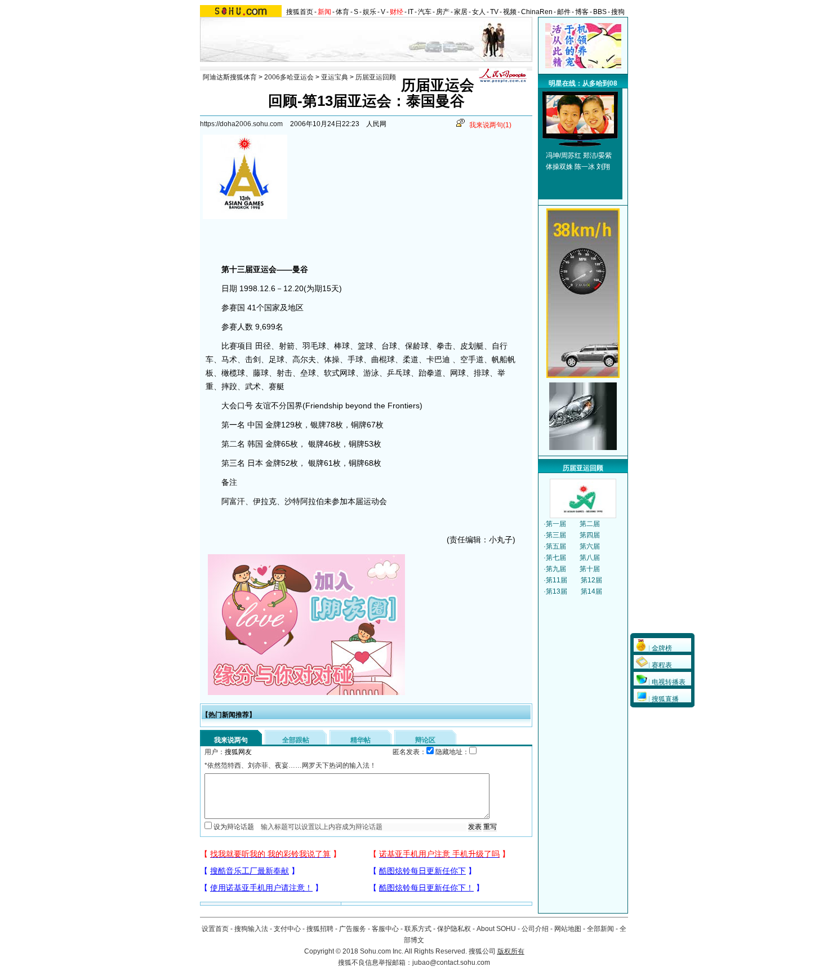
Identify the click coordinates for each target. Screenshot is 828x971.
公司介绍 (535, 929)
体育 (342, 12)
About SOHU (496, 929)
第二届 (590, 524)
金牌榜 (662, 648)
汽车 (424, 12)
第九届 (556, 569)
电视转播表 (668, 682)
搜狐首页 (299, 12)
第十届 (590, 569)
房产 (442, 12)
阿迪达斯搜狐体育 (230, 77)
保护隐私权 (454, 929)
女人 (479, 12)
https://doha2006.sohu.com (241, 124)
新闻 (324, 12)
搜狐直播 (665, 699)
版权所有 (510, 951)
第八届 (590, 558)
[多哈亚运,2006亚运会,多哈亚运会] (580, 131)
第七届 (556, 558)
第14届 (591, 591)
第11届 (556, 580)
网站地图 (567, 929)
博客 (582, 12)
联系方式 (417, 929)
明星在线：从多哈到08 (583, 83)
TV (494, 12)
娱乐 (369, 12)
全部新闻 (600, 929)
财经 (396, 12)
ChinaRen (537, 12)
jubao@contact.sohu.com (451, 962)
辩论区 (425, 740)
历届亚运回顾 (375, 77)
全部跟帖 (295, 740)
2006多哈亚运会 (289, 77)
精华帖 (360, 740)
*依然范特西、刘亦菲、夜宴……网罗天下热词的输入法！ (290, 765)
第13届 (556, 591)
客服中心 (385, 929)
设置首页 (215, 929)
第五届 (556, 546)
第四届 (590, 535)
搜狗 (618, 12)
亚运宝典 (334, 77)
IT (410, 12)
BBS (600, 12)
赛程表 (662, 665)
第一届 (556, 524)
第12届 (591, 580)
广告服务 (352, 929)
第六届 (590, 546)
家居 (461, 12)
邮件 (564, 12)
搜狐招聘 (319, 929)
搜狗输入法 (251, 929)
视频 (510, 12)
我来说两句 (490, 125)
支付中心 (287, 929)
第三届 (556, 535)
